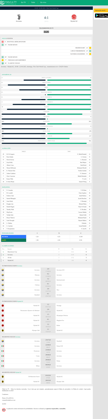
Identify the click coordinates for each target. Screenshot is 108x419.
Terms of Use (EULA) (7, 398)
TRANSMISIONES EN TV (46, 28)
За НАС (4, 404)
